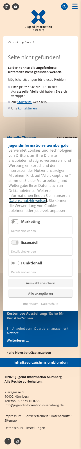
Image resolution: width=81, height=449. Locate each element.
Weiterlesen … (18, 340)
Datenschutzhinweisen (28, 200)
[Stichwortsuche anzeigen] (64, 6)
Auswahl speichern (40, 283)
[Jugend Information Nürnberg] (38, 21)
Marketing (30, 221)
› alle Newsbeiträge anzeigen (29, 352)
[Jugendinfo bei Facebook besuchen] (6, 6)
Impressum (13, 416)
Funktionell (31, 263)
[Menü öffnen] (75, 7)
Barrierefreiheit (36, 416)
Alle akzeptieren (40, 293)
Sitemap (10, 420)
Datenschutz (60, 416)
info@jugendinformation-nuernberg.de (34, 405)
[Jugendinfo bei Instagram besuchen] (17, 441)
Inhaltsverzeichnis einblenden (41, 362)
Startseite (24, 102)
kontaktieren (27, 108)
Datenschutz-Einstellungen (24, 428)
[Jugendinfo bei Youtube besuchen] (15, 6)
